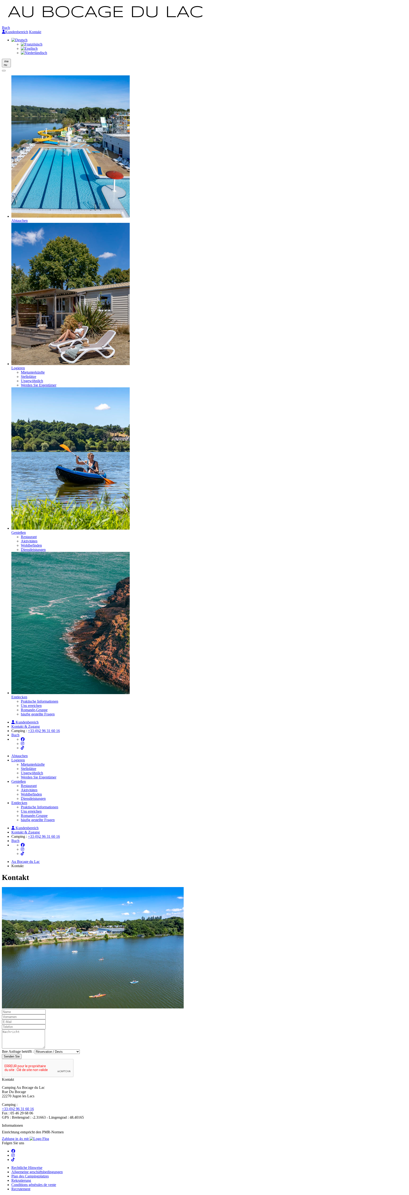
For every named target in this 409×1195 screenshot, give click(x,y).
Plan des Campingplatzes (30, 1176)
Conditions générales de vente (33, 1185)
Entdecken (19, 803)
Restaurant (29, 537)
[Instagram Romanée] (22, 744)
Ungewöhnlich (32, 381)
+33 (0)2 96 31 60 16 (44, 731)
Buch (6, 28)
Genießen (18, 781)
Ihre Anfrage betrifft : (18, 1051)
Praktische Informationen (39, 701)
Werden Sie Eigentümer (38, 385)
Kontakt (35, 32)
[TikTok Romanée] (22, 748)
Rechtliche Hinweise (26, 1168)
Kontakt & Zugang (25, 726)
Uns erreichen (31, 706)
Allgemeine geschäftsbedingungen (37, 1172)
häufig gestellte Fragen (38, 714)
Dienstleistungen (33, 550)
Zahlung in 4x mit (16, 1139)
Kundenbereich (16, 32)
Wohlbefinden (31, 545)
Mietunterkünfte (33, 372)
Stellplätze (28, 377)
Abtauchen (19, 756)
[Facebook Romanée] (23, 739)
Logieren (18, 760)
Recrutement (20, 1189)
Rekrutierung (21, 1180)
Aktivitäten (29, 541)
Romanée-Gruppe (34, 710)
